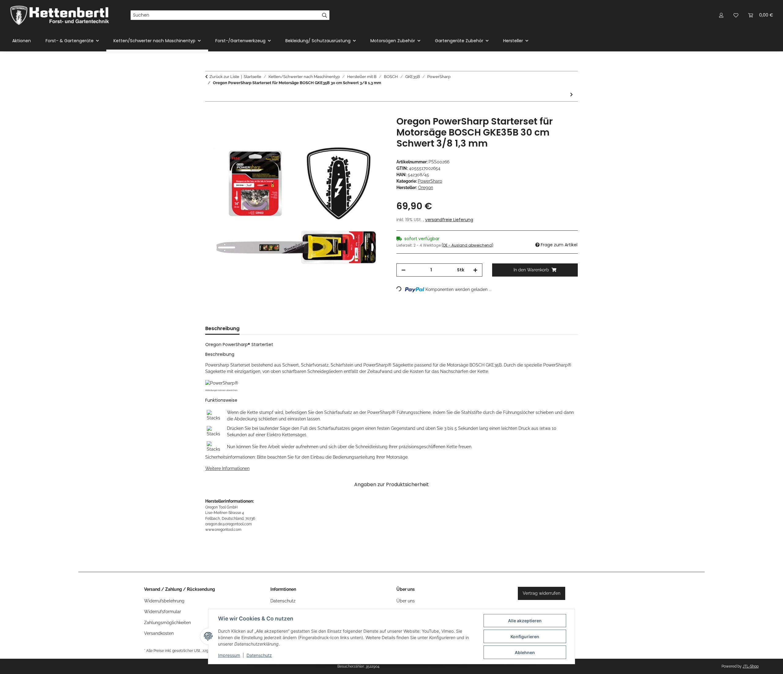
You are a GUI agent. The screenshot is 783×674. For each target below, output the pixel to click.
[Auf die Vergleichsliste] (358, 127)
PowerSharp (430, 181)
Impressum (229, 655)
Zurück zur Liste (224, 76)
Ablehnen (525, 652)
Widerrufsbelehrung (164, 600)
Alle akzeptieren (525, 620)
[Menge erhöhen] (475, 270)
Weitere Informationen (227, 468)
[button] (721, 15)
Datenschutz (259, 655)
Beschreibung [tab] (222, 328)
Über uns (405, 600)
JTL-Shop (751, 666)
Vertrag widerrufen (541, 593)
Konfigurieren (524, 636)
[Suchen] (325, 15)
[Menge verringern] (403, 270)
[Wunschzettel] (736, 15)
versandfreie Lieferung (449, 220)
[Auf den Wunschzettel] (373, 127)
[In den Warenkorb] (210, 112)
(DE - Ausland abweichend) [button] (467, 245)
